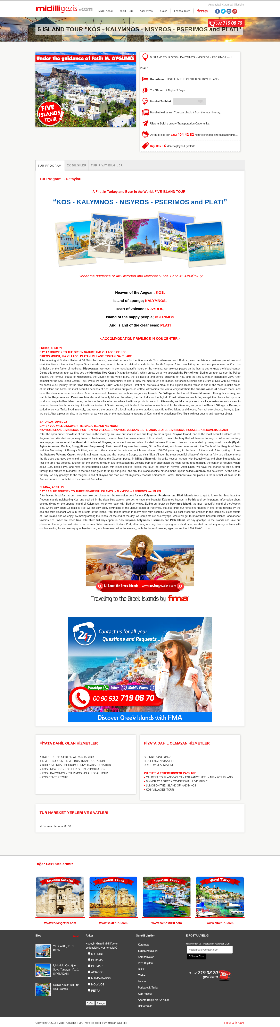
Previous (238, 865)
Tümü (76, 936)
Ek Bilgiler (77, 165)
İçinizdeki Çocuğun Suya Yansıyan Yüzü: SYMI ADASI (66, 969)
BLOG (141, 969)
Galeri (163, 10)
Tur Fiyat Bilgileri (107, 165)
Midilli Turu (126, 10)
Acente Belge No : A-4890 (153, 999)
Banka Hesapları (148, 950)
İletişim (239, 4)
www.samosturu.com (166, 923)
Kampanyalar (146, 956)
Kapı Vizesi (146, 10)
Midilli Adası (105, 10)
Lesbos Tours (182, 10)
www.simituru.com (220, 923)
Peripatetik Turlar (148, 987)
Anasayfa (214, 4)
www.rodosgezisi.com (60, 923)
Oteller (142, 975)
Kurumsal (227, 4)
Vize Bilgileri (145, 963)
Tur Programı (50, 165)
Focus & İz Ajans (234, 1022)
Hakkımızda (145, 1006)
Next (243, 865)
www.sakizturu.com (113, 923)
